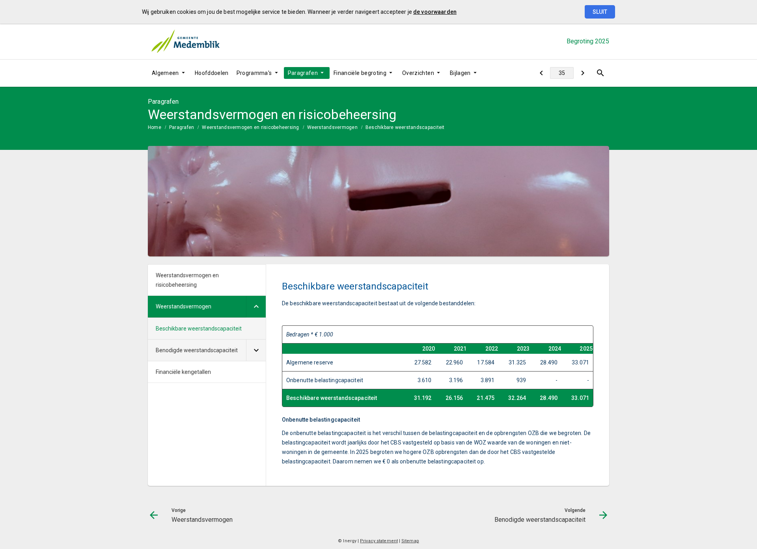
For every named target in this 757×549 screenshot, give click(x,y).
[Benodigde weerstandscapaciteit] (582, 73)
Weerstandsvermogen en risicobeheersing (250, 127)
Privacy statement (379, 540)
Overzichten (418, 73)
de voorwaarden (435, 12)
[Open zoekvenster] (600, 73)
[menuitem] (169, 73)
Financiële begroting (360, 73)
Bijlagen (460, 73)
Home (154, 127)
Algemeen (165, 73)
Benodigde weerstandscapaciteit (197, 350)
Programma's (254, 73)
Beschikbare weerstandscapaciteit (405, 127)
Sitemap (410, 540)
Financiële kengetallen (183, 372)
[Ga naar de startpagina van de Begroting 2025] (185, 41)
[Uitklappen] (256, 306)
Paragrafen (303, 73)
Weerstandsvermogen (332, 127)
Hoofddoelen (212, 73)
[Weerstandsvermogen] (541, 73)
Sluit (600, 12)
